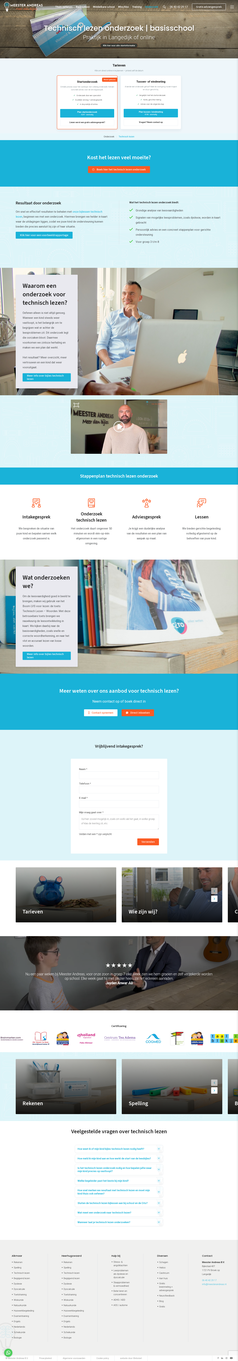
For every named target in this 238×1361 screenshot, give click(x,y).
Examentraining (21, 1316)
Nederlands (19, 1326)
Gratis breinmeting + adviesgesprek (166, 1287)
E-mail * (83, 797)
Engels (17, 1321)
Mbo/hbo (123, 7)
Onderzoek (151, 7)
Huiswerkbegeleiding (24, 1310)
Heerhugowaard (72, 1256)
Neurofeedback (167, 1295)
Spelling (17, 1267)
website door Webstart (131, 1358)
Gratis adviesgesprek (209, 7)
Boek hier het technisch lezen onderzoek (121, 169)
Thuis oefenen (63, 7)
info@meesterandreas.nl (214, 1284)
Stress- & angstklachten (120, 1264)
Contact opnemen (102, 713)
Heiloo (162, 1267)
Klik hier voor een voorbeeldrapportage (44, 235)
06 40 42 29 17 (209, 1280)
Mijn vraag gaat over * (91, 812)
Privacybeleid (45, 1358)
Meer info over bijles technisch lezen (45, 377)
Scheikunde (19, 1332)
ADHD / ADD (119, 1300)
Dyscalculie (19, 1289)
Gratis (162, 1306)
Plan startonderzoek (87, 113)
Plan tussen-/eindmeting (151, 113)
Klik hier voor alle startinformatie (119, 45)
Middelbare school (104, 7)
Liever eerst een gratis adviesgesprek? (87, 122)
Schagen (163, 1262)
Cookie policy (102, 1358)
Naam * (83, 769)
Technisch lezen (126, 136)
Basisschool (83, 7)
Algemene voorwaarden (74, 1358)
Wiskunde (19, 1300)
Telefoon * (85, 783)
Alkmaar (17, 1256)
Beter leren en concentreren (120, 1293)
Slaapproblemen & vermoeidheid (121, 1284)
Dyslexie (18, 1283)
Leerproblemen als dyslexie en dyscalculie (120, 1274)
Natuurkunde (20, 1305)
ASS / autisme (120, 1305)
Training (137, 7)
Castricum (164, 1273)
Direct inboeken (140, 713)
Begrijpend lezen (22, 1278)
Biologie (18, 1337)
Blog (161, 1301)
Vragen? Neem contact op (151, 122)
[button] (214, 891)
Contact (207, 1256)
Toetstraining (20, 1294)
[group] (66, 894)
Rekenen (18, 1262)
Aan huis (163, 1278)
